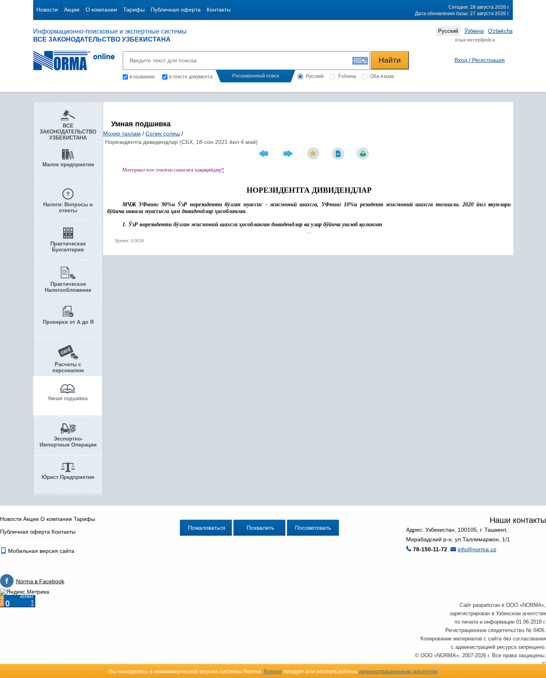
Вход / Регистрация (479, 60)
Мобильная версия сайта (40, 551)
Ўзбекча (474, 31)
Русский (448, 31)
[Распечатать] (363, 153)
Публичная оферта (176, 9)
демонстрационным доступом (398, 671)
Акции (72, 9)
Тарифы (134, 9)
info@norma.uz (477, 549)
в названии (142, 77)
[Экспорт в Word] (339, 153)
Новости (47, 9)
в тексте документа (191, 77)
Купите (273, 671)
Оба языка (382, 76)
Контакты (219, 9)
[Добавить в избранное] (314, 153)
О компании (101, 9)
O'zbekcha (500, 31)
